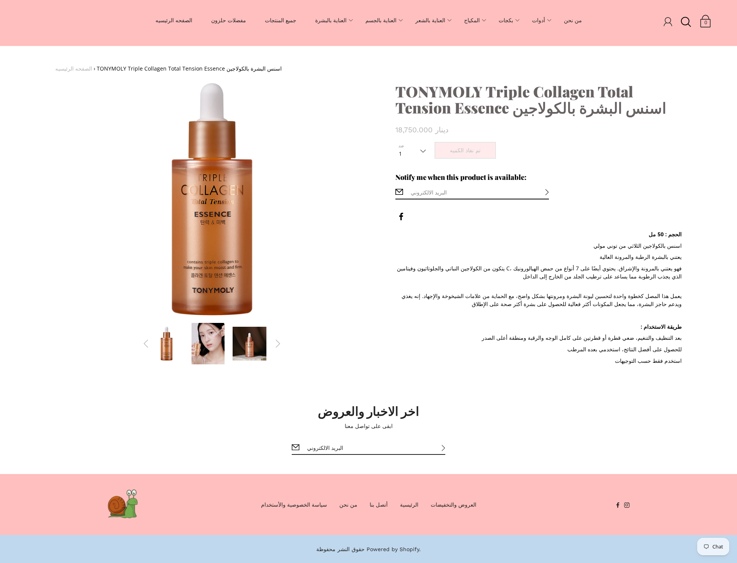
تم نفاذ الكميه (465, 150)
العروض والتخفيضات (453, 504)
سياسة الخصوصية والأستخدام (294, 504)
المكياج (472, 20)
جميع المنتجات (280, 20)
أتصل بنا (379, 504)
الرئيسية (409, 504)
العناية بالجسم (381, 20)
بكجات (506, 20)
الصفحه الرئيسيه (173, 20)
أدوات (538, 20)
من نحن (573, 20)
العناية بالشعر (430, 20)
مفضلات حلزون (228, 20)
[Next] (278, 343)
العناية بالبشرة (331, 20)
